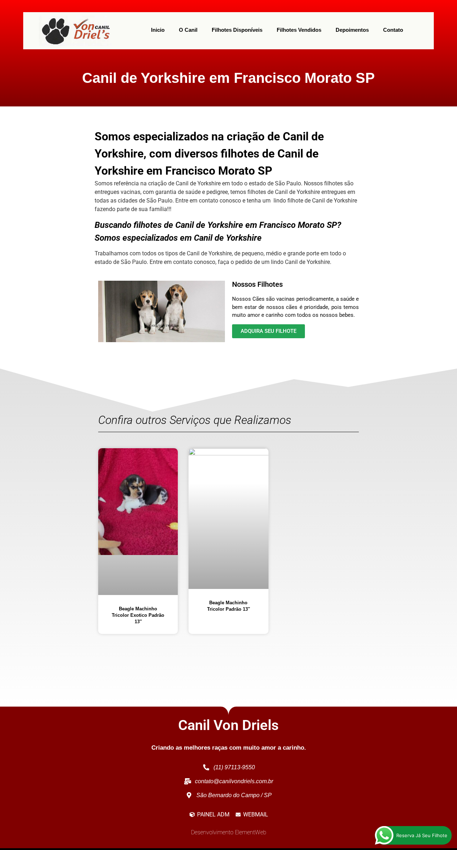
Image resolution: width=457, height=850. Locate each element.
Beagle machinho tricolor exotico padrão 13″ (138, 615)
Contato (393, 30)
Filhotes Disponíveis (237, 30)
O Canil (188, 30)
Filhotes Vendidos (299, 30)
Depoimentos (352, 30)
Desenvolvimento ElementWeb (228, 832)
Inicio (158, 30)
